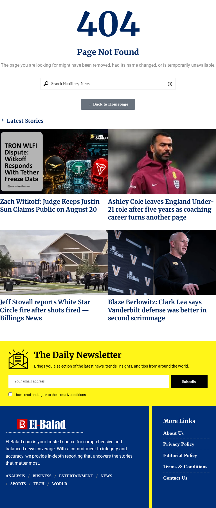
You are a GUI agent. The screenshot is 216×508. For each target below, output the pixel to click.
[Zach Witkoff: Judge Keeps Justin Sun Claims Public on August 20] (54, 161)
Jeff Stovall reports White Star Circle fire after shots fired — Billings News (45, 310)
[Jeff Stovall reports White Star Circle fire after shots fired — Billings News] (54, 262)
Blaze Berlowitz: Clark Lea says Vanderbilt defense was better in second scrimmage (157, 310)
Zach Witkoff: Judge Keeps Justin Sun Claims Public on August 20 (50, 205)
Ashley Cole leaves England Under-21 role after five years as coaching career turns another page (161, 209)
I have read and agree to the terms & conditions (50, 395)
